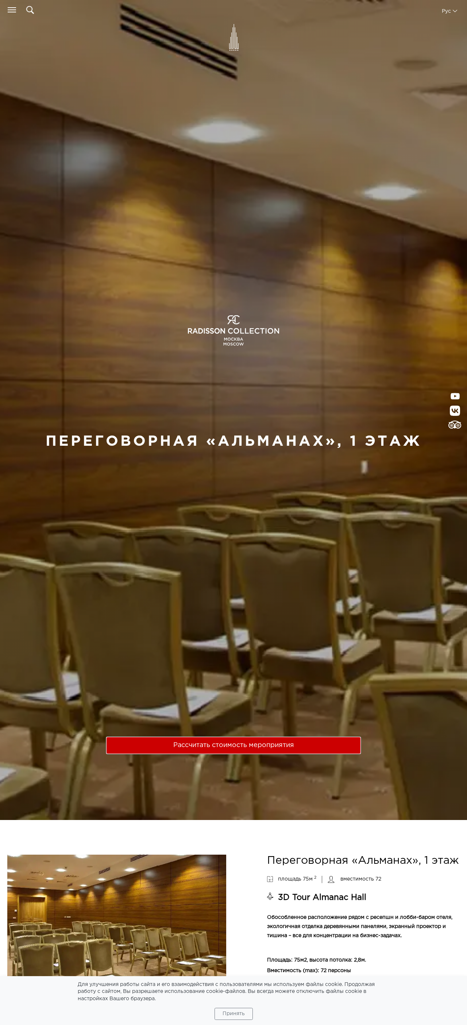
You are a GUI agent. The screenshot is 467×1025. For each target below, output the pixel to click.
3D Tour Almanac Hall (322, 897)
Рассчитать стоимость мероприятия (233, 745)
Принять (234, 1014)
